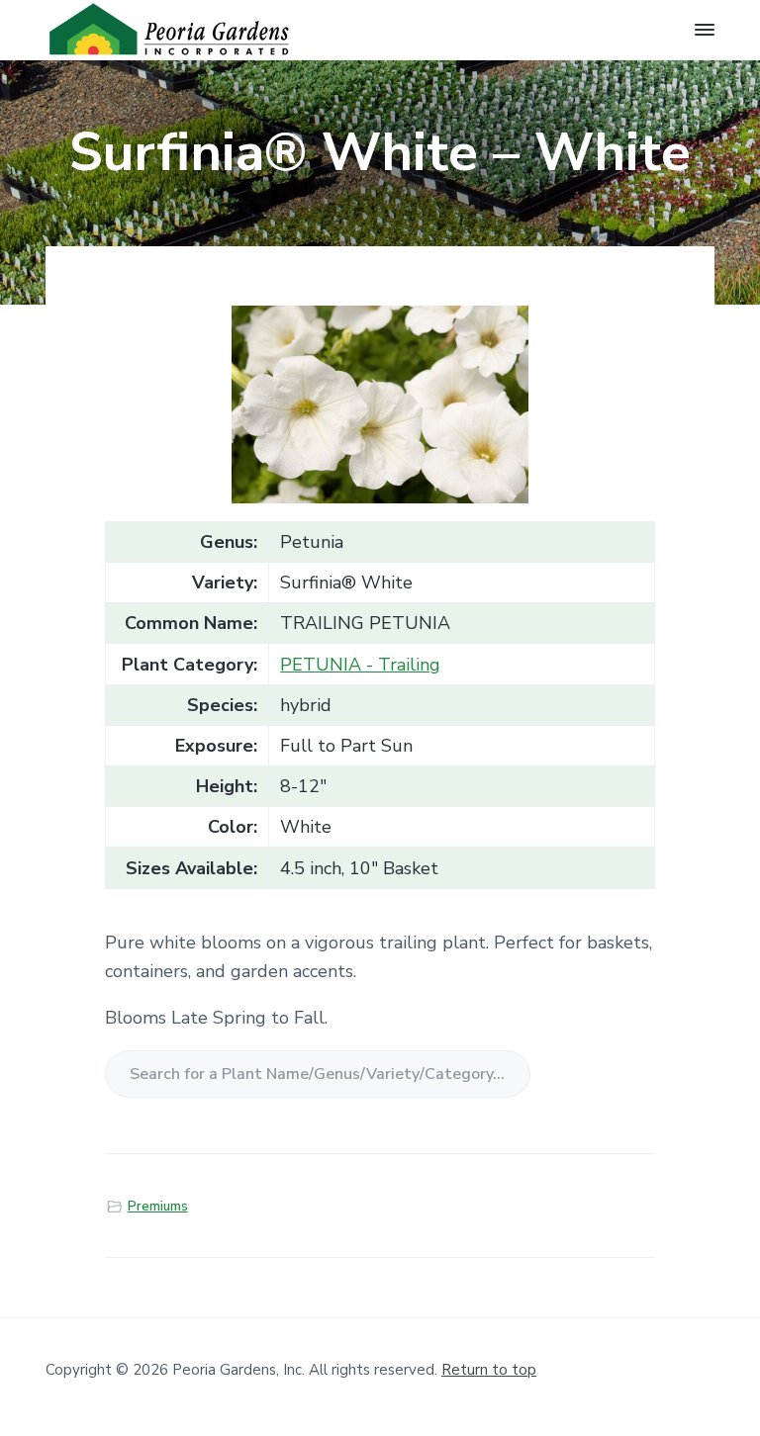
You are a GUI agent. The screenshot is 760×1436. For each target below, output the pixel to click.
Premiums (158, 1206)
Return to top (488, 1370)
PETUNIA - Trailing (360, 664)
